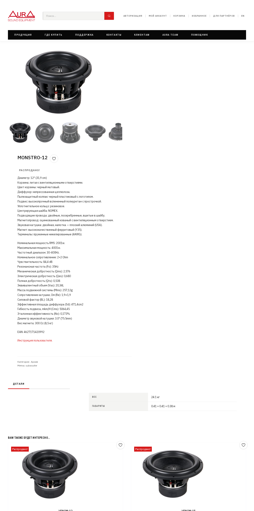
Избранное (199, 15)
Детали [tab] (18, 383)
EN (242, 15)
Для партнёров (224, 15)
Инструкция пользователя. (34, 340)
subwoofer (31, 365)
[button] (23, 35)
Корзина (179, 15)
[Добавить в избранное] (54, 158)
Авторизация (132, 15)
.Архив (34, 361)
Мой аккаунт (158, 15)
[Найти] (109, 16)
